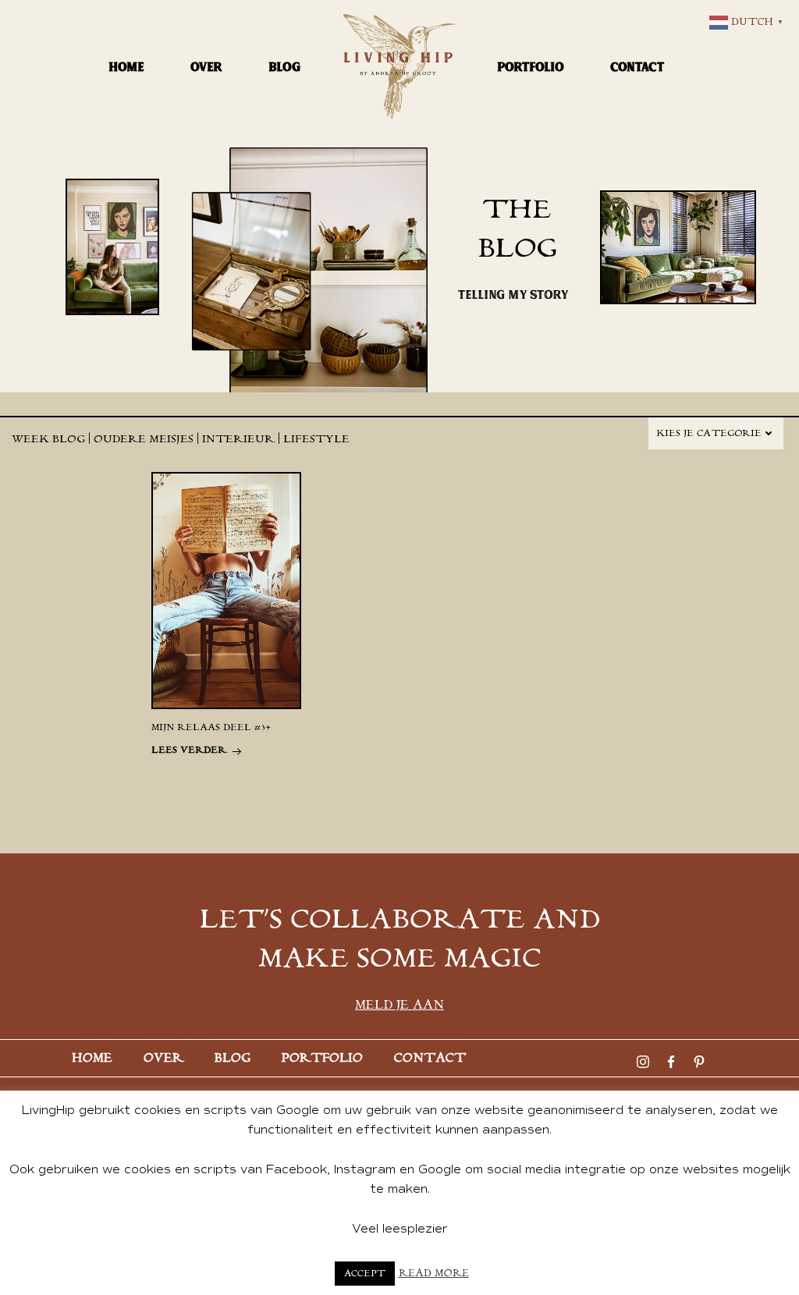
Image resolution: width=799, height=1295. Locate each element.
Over (206, 67)
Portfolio (531, 67)
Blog (285, 67)
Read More (434, 1273)
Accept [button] (364, 1273)
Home (126, 67)
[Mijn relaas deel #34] (226, 590)
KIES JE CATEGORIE (709, 433)
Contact (638, 67)
